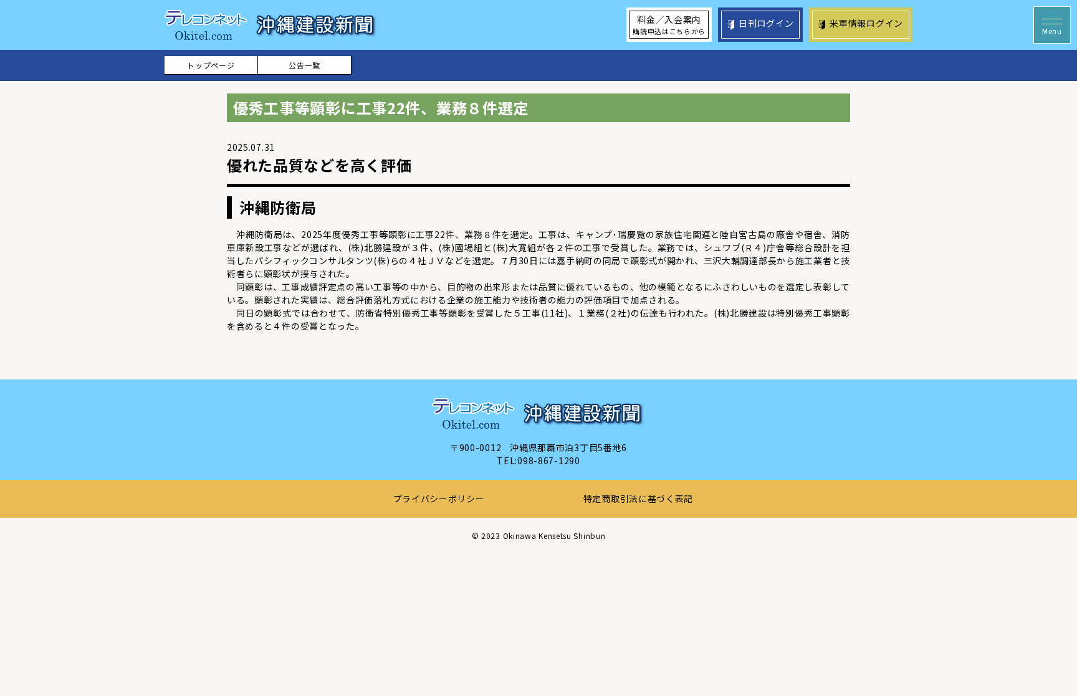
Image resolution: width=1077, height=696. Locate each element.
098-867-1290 (548, 460)
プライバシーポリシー (439, 498)
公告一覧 (304, 65)
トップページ (210, 65)
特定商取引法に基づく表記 (638, 498)
